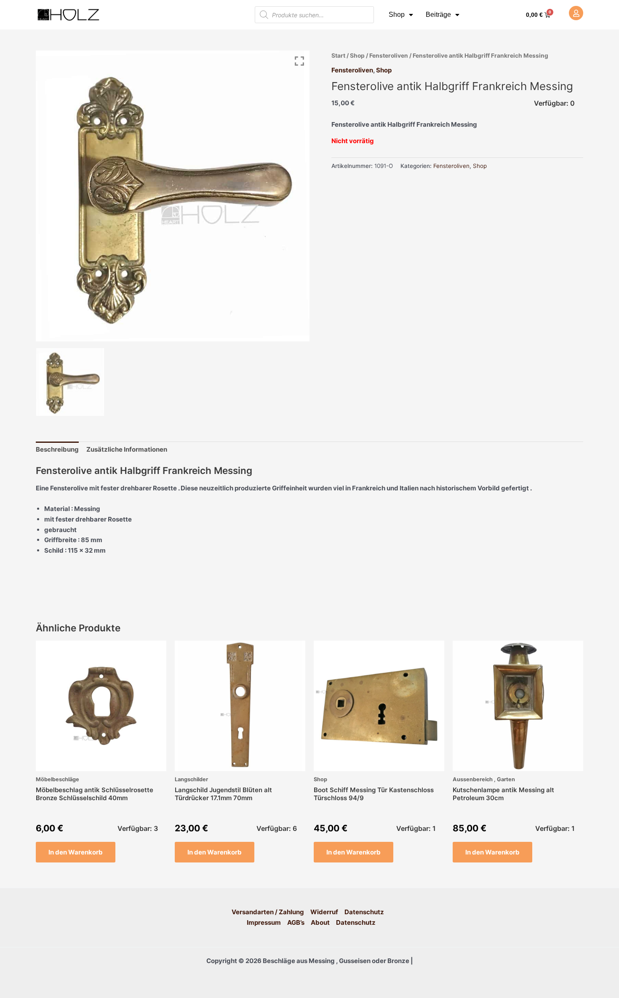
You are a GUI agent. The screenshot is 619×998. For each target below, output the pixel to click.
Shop (397, 14)
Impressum (264, 922)
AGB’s (295, 922)
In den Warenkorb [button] (75, 852)
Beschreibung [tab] (57, 449)
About (320, 922)
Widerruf (324, 912)
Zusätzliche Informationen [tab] (126, 449)
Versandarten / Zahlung (268, 912)
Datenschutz (364, 912)
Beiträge (438, 14)
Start (338, 55)
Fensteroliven (388, 55)
